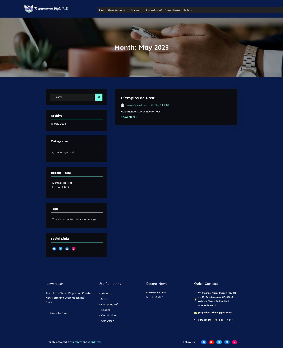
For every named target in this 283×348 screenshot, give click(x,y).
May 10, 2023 (162, 105)
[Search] (98, 97)
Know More (128, 117)
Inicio (102, 10)
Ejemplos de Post (62, 182)
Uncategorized (64, 152)
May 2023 (60, 123)
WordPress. (95, 342)
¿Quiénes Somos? (153, 10)
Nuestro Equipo (172, 10)
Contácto (188, 10)
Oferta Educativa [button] (116, 10)
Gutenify (77, 342)
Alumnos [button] (135, 10)
